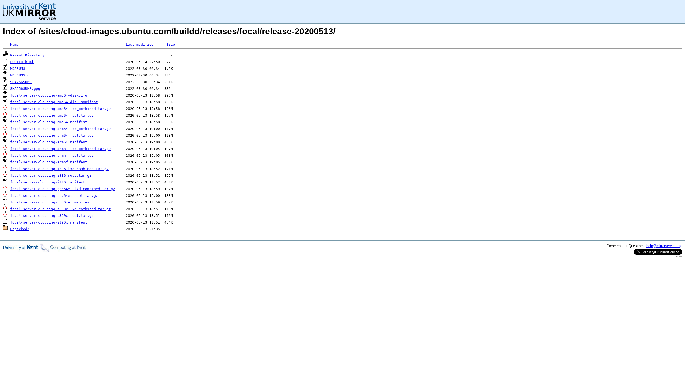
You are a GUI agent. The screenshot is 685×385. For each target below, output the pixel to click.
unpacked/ (19, 229)
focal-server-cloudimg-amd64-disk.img (48, 95)
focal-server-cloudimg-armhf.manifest (48, 162)
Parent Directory (27, 55)
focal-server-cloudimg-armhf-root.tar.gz (52, 155)
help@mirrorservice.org (664, 246)
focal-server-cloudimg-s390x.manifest (48, 222)
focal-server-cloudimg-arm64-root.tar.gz (52, 135)
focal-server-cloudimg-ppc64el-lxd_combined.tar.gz (62, 189)
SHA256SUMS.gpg (25, 89)
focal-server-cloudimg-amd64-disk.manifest (54, 102)
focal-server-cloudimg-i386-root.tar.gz (51, 176)
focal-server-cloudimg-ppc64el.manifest (51, 202)
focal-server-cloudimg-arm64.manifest (48, 142)
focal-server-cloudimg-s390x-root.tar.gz (52, 216)
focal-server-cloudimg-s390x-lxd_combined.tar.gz (60, 209)
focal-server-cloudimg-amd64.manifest (48, 122)
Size (170, 45)
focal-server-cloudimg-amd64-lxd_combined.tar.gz (60, 109)
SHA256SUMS (21, 82)
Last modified (140, 45)
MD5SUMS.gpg (22, 75)
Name (14, 45)
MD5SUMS (17, 69)
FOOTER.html (22, 62)
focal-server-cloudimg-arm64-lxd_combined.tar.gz (60, 129)
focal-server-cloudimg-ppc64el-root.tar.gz (54, 196)
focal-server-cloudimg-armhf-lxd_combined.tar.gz (60, 149)
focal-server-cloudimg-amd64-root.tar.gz (52, 115)
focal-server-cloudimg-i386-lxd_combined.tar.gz (59, 169)
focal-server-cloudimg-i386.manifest (47, 182)
